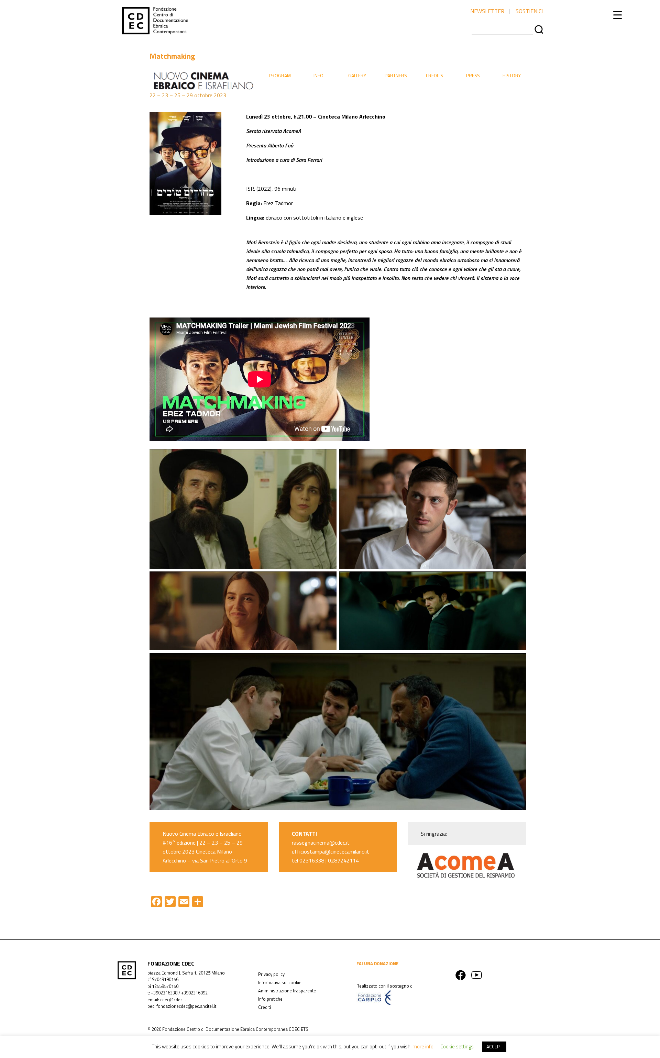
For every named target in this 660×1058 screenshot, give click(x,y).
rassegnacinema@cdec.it (321, 842)
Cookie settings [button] (457, 1046)
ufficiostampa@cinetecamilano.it (330, 851)
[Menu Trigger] (617, 14)
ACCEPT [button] (494, 1046)
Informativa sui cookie (279, 982)
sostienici (529, 11)
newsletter (487, 11)
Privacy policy (271, 974)
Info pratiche (270, 998)
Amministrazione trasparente (287, 990)
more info (422, 1046)
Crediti (264, 1007)
